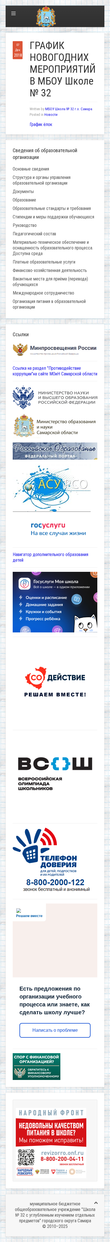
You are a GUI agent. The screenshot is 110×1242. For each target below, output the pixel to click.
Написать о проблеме (55, 1030)
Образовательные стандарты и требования (52, 208)
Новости (51, 114)
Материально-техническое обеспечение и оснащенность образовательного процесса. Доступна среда (53, 248)
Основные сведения (31, 169)
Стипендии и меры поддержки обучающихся (53, 217)
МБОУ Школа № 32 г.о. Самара (68, 109)
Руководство (25, 225)
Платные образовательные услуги (44, 262)
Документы (23, 191)
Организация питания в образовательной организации (49, 304)
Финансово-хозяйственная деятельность (50, 270)
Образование (24, 200)
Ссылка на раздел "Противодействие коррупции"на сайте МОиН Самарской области (55, 371)
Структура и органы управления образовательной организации (42, 180)
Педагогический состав (34, 233)
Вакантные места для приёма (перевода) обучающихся (50, 281)
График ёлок (41, 124)
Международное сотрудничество (43, 293)
